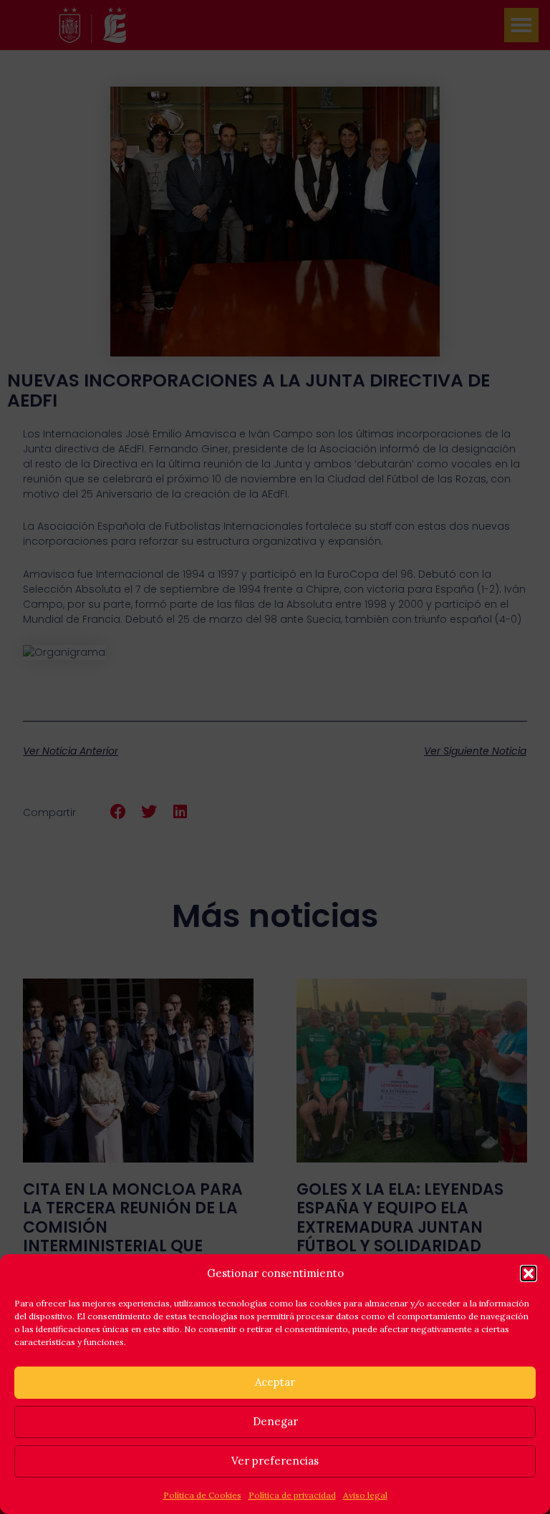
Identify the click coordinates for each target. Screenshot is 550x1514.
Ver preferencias (275, 1460)
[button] (528, 1273)
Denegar (275, 1421)
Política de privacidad (292, 1495)
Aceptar (275, 1382)
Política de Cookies (202, 1495)
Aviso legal (365, 1495)
